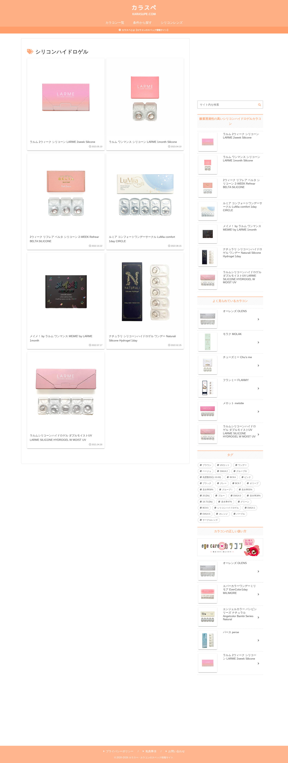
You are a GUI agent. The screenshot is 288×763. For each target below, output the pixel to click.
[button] (260, 104)
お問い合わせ (176, 751)
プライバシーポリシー (119, 751)
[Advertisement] (230, 69)
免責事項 (150, 751)
